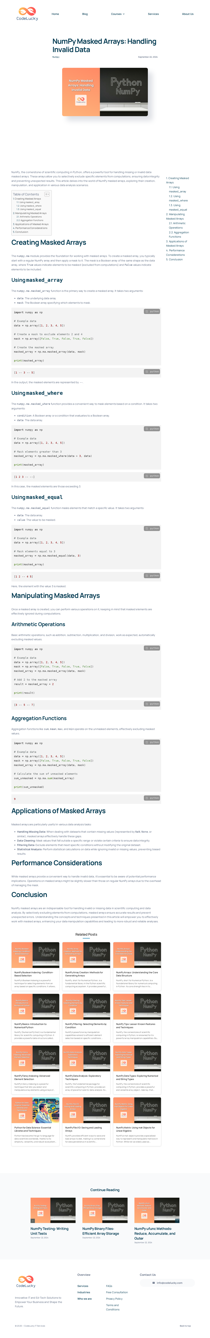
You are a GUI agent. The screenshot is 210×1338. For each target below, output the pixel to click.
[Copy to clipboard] (146, 311)
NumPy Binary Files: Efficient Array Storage (100, 1231)
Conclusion (21, 231)
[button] (33, 1221)
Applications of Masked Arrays (32, 224)
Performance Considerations (31, 228)
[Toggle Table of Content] (45, 194)
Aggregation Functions (32, 220)
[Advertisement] (105, 145)
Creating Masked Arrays (28, 198)
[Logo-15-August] (27, 3)
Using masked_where (31, 205)
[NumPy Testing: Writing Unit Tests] (53, 1210)
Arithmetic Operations (31, 216)
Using (177, 189)
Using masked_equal (30, 209)
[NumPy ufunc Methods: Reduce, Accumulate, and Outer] (156, 1210)
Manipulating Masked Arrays (31, 213)
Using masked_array (29, 202)
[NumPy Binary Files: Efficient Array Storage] (104, 1210)
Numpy (55, 56)
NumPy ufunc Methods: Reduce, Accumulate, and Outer (154, 1233)
